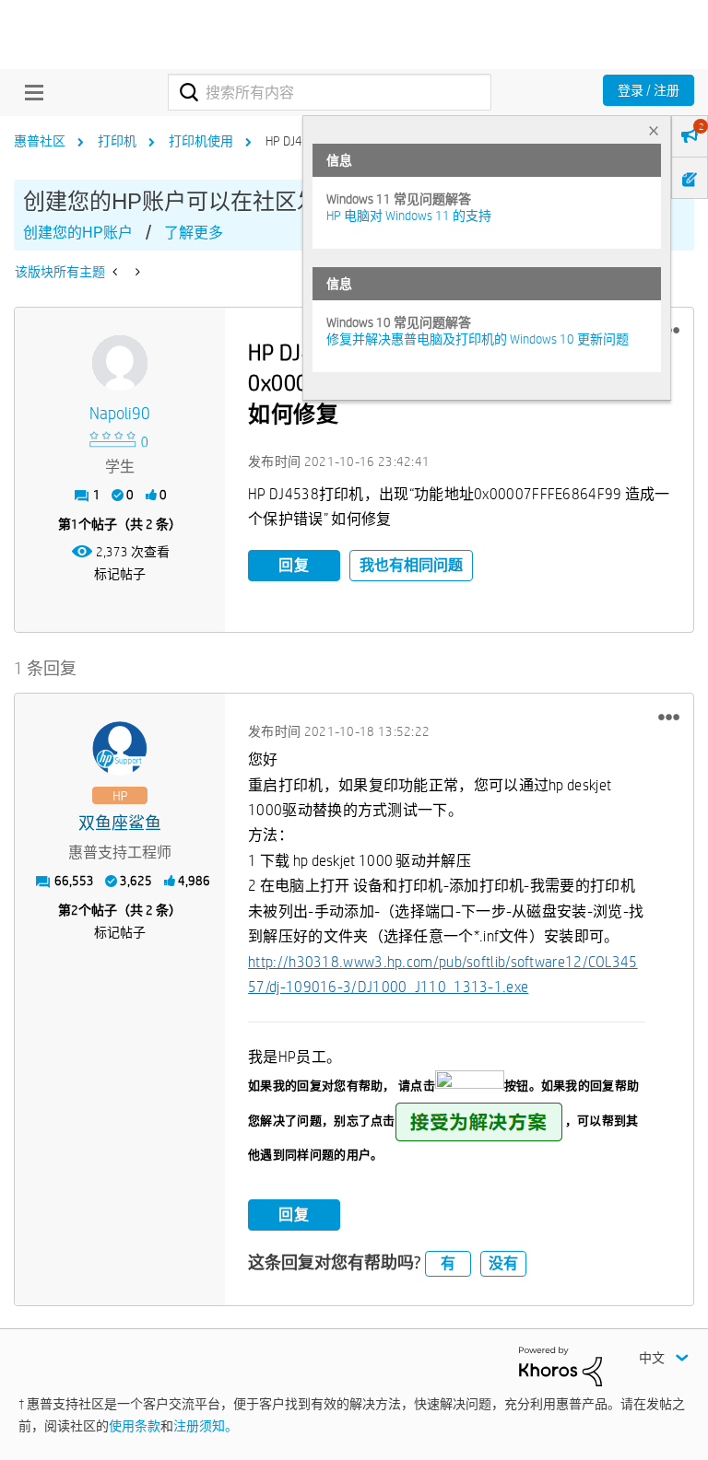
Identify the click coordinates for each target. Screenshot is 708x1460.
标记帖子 (120, 574)
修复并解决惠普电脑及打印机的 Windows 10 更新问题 (477, 339)
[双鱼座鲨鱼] (120, 749)
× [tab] (653, 130)
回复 (294, 565)
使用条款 (134, 1426)
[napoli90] (120, 363)
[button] (669, 716)
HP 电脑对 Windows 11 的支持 (408, 215)
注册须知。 (205, 1426)
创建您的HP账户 (78, 232)
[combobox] (329, 92)
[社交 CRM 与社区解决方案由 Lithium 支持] (560, 1365)
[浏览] (29, 92)
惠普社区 (39, 141)
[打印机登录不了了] (117, 272)
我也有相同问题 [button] (411, 565)
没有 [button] (503, 1263)
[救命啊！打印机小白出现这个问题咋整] (136, 272)
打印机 (117, 141)
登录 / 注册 (648, 90)
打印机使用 (201, 141)
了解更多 (193, 232)
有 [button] (448, 1263)
